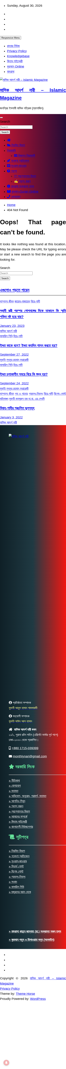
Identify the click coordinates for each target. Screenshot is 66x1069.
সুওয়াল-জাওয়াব (18, 166)
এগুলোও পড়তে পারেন (14, 290)
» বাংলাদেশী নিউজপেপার (21, 826)
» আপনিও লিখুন (17, 801)
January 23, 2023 (12, 326)
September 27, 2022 (14, 354)
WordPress (38, 999)
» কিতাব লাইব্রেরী (18, 821)
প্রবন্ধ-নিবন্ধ (36, 393)
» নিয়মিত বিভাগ (17, 851)
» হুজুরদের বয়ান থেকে (20, 892)
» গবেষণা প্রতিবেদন (19, 856)
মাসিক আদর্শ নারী (8, 331)
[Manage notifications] (6, 1062)
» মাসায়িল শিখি (16, 887)
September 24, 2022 (14, 383)
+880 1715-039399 (25, 748)
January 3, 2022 (11, 417)
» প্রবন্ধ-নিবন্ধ (17, 876)
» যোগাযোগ (15, 785)
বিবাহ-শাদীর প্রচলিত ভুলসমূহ (17, 408)
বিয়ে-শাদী (35, 301)
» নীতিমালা (14, 780)
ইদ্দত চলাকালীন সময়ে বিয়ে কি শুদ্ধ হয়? (24, 374)
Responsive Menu (10, 37)
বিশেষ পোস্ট (60, 393)
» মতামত (13, 791)
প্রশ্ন (13, 171)
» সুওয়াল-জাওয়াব (18, 861)
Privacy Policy (17, 51)
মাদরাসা (10, 71)
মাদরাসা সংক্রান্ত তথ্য (22, 186)
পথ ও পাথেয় (21, 393)
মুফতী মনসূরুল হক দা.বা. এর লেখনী (27, 399)
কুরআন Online (15, 66)
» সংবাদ (13, 882)
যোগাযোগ (15, 196)
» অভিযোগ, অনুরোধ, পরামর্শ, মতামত (27, 796)
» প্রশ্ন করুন (16, 806)
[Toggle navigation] (1, 117)
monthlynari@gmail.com (30, 756)
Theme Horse (25, 993)
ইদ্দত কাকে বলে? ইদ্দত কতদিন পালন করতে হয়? (28, 345)
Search (5, 121)
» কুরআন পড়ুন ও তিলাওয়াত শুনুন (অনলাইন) (31, 939)
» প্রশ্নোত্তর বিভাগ (19, 811)
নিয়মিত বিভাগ (18, 145)
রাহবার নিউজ (13, 46)
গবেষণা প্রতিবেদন (19, 160)
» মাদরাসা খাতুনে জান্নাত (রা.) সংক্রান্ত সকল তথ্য (35, 931)
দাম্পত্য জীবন (7, 301)
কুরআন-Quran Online (24, 191)
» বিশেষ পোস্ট (16, 871)
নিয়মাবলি (11, 150)
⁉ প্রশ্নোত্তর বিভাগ (25, 176)
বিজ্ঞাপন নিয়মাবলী (26, 155)
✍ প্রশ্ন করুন (22, 181)
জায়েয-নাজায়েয (22, 301)
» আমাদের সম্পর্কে (18, 816)
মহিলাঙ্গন (4, 399)
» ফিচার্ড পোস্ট (16, 866)
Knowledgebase (18, 56)
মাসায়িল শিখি (6, 336)
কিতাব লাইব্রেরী (15, 61)
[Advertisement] (33, 1034)
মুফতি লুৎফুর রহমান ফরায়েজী (14, 360)
